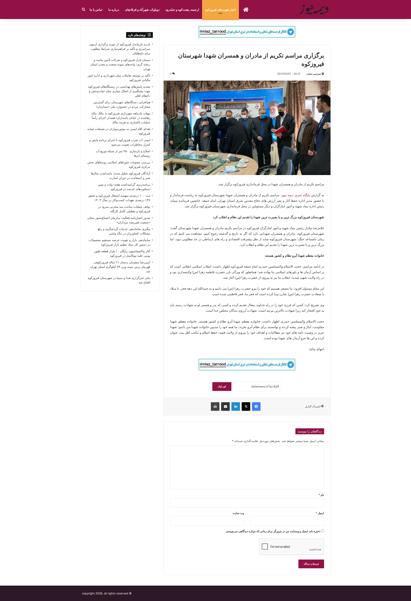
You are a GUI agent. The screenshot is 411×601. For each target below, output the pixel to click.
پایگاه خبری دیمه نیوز (296, 195)
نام (321, 494)
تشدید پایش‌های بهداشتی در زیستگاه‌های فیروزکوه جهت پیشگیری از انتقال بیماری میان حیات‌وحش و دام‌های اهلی (119, 91)
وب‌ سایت (238, 513)
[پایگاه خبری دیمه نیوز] (314, 9)
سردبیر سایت (313, 73)
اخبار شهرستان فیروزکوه (220, 9)
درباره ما (113, 9)
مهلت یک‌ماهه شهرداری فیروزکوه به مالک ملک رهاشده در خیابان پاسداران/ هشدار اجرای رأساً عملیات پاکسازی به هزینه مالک (120, 118)
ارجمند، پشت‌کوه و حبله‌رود (182, 9)
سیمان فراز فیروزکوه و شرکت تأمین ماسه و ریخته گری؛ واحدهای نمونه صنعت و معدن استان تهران (120, 64)
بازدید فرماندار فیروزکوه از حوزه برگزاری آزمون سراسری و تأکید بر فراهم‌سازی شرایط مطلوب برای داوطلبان (119, 49)
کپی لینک (222, 386)
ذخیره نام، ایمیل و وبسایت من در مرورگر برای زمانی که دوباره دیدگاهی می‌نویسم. (272, 531)
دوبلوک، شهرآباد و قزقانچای (142, 9)
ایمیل (320, 513)
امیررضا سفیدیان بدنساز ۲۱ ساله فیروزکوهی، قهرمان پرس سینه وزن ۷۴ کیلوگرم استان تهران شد (120, 267)
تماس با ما (96, 9)
